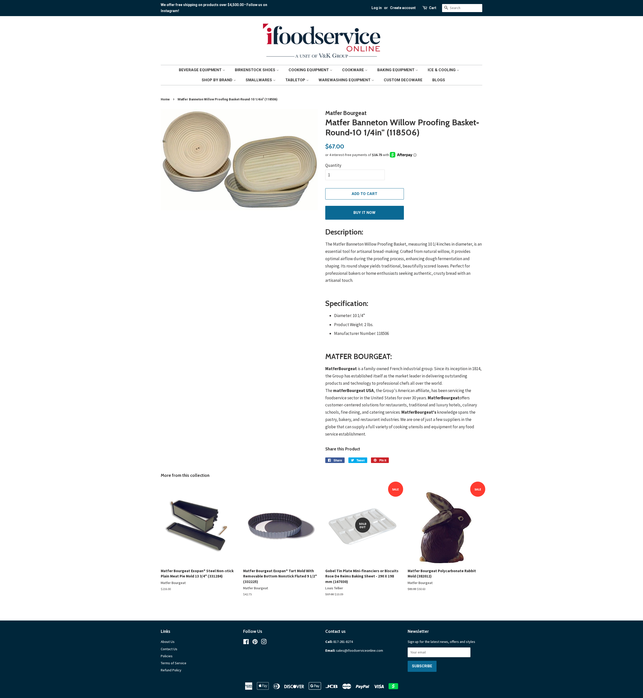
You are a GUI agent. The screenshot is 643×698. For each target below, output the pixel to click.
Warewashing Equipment (344, 80)
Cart (432, 8)
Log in (376, 8)
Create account (403, 8)
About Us (168, 641)
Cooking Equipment (309, 70)
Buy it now (364, 212)
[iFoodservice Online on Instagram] (263, 642)
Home (165, 99)
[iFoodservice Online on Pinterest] (255, 642)
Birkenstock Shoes (255, 70)
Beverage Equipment (201, 70)
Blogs (438, 80)
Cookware (353, 70)
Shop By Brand (217, 80)
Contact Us (169, 649)
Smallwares (259, 80)
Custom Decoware (403, 80)
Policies (167, 656)
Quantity (333, 165)
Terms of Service (173, 663)
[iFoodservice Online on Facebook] (246, 642)
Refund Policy (171, 670)
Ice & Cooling (442, 70)
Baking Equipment (396, 70)
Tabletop (295, 80)
